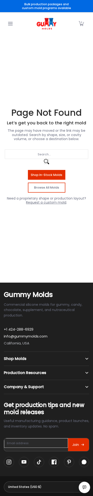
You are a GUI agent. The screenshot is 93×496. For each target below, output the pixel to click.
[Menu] (10, 24)
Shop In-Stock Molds (46, 175)
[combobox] (46, 154)
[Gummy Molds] (46, 23)
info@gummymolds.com (25, 336)
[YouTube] (24, 462)
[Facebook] (54, 462)
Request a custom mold (46, 202)
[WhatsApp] (84, 462)
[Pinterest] (69, 462)
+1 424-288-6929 (18, 329)
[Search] (46, 161)
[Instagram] (9, 462)
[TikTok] (39, 462)
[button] (81, 23)
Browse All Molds (46, 187)
